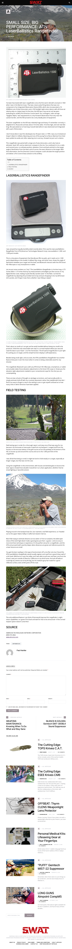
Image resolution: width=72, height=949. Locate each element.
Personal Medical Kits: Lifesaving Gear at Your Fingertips (52, 837)
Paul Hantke (11, 36)
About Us (12, 942)
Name (7, 698)
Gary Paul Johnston (45, 872)
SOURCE (10, 169)
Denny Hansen (43, 752)
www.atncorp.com (12, 637)
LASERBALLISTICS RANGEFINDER (17, 164)
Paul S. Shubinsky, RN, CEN (46, 844)
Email (29, 698)
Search (29, 915)
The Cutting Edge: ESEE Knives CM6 (49, 773)
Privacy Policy (21, 942)
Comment (9, 674)
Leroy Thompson (44, 900)
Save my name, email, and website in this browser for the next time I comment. (28, 706)
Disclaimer (31, 942)
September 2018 (16, 643)
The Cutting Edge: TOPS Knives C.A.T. (50, 746)
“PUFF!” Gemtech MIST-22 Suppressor (51, 866)
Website (50, 698)
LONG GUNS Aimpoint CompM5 (50, 894)
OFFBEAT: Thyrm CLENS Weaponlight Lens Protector (50, 807)
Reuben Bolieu (43, 778)
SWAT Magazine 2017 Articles (48, 944)
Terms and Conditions (43, 942)
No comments (61, 752)
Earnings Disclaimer (22, 944)
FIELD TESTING (12, 167)
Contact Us (34, 944)
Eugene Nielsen (43, 814)
